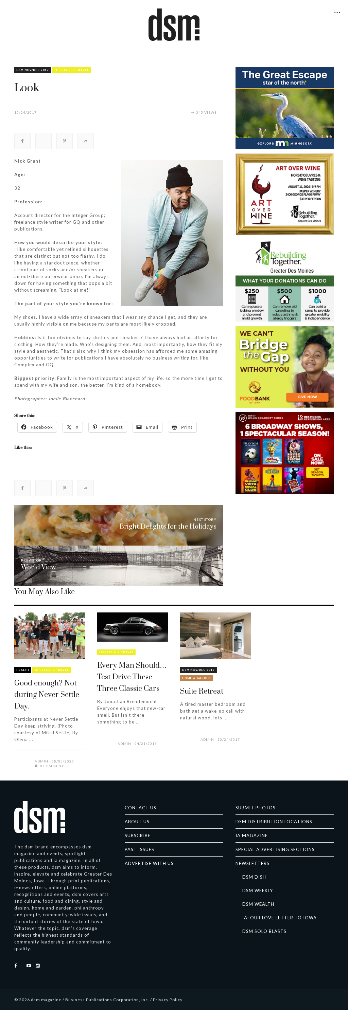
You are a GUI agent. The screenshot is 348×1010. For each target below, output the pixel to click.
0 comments (52, 766)
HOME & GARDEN (196, 678)
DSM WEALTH (258, 904)
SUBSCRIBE (138, 835)
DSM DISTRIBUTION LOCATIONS (274, 821)
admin (41, 761)
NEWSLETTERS (252, 863)
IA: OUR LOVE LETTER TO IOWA (279, 917)
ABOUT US (137, 821)
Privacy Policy (167, 999)
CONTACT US (140, 807)
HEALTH (22, 670)
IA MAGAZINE (252, 835)
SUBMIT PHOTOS (256, 807)
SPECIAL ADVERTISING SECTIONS (275, 849)
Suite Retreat (201, 691)
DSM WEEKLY (257, 890)
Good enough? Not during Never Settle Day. (46, 695)
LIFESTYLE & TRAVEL (71, 70)
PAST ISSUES (139, 849)
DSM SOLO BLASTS (264, 931)
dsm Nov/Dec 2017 (32, 70)
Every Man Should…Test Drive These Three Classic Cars (132, 677)
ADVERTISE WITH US (149, 863)
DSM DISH (254, 877)
